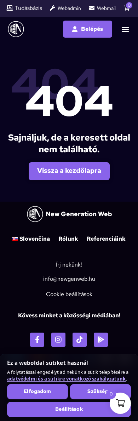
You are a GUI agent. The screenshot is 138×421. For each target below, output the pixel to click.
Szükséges (100, 391)
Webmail (106, 8)
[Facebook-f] (37, 340)
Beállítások (69, 409)
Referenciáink (106, 238)
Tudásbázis (28, 8)
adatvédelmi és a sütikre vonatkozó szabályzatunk (66, 379)
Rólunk (68, 238)
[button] (125, 29)
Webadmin (69, 8)
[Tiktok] (80, 340)
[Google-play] (101, 340)
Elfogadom (37, 391)
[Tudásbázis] (9, 8)
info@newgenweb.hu (69, 279)
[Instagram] (58, 340)
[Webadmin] (52, 8)
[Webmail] (91, 8)
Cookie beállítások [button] (69, 294)
